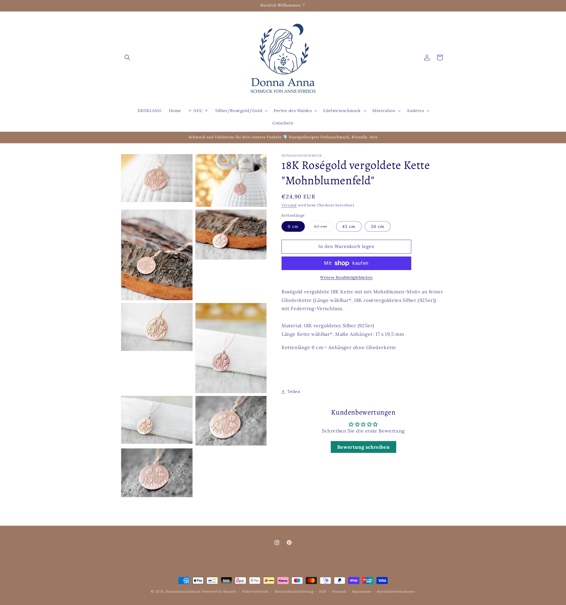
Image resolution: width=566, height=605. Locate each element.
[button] (127, 57)
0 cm (293, 226)
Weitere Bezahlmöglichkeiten (346, 277)
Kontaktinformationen (396, 591)
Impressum (361, 591)
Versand (289, 205)
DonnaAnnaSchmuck (183, 591)
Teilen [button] (294, 391)
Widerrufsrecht (255, 591)
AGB (322, 591)
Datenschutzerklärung (294, 591)
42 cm (323, 227)
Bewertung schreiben (363, 447)
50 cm (377, 226)
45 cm (349, 226)
